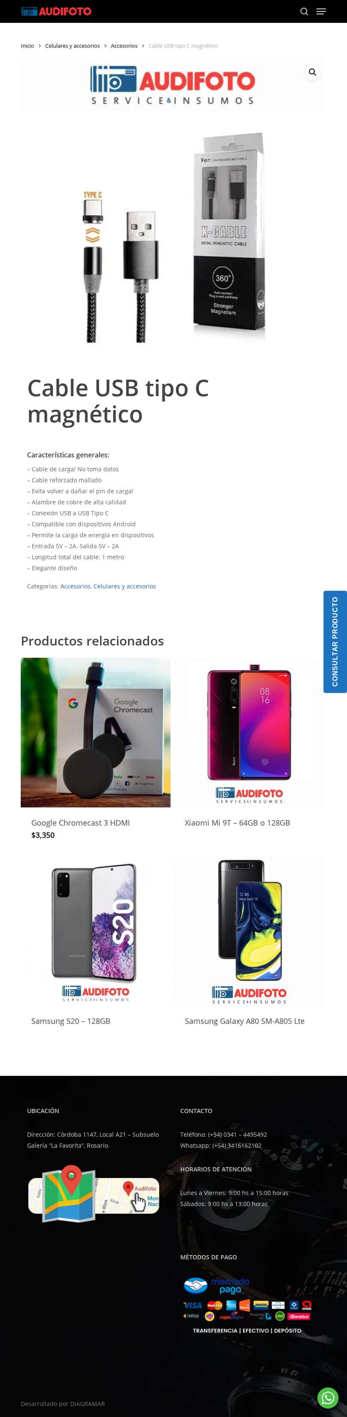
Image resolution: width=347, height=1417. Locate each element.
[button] (321, 11)
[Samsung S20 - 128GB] (96, 931)
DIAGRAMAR (87, 1404)
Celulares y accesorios (72, 45)
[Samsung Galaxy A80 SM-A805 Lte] (249, 931)
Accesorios (124, 45)
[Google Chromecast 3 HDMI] (96, 732)
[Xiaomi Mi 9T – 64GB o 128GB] (249, 732)
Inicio (27, 45)
